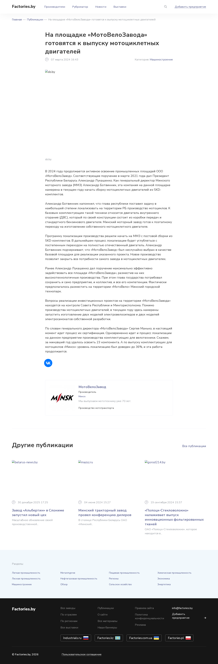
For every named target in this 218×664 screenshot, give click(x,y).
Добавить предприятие (190, 7)
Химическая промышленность (174, 572)
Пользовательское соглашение (82, 654)
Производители (54, 7)
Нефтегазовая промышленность (78, 578)
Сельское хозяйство (120, 584)
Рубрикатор (80, 7)
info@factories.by (182, 608)
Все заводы (67, 608)
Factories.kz (105, 638)
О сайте (103, 614)
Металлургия (67, 572)
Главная (17, 19)
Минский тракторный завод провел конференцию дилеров (104, 512)
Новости (100, 7)
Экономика (164, 578)
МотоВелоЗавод (92, 387)
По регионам (68, 621)
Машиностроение (161, 59)
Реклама (140, 625)
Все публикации (194, 446)
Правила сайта (144, 608)
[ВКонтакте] (48, 363)
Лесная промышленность (26, 578)
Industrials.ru (72, 638)
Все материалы (107, 621)
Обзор (64, 584)
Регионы (114, 578)
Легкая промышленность (26, 572)
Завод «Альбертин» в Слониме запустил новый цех (38, 512)
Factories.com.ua (140, 638)
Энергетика (164, 584)
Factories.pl (176, 638)
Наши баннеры (107, 627)
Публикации (35, 19)
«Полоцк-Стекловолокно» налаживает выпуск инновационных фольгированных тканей (174, 517)
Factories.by (23, 6)
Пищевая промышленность (124, 572)
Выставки (119, 7)
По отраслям (68, 614)
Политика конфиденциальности (149, 616)
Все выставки (69, 627)
